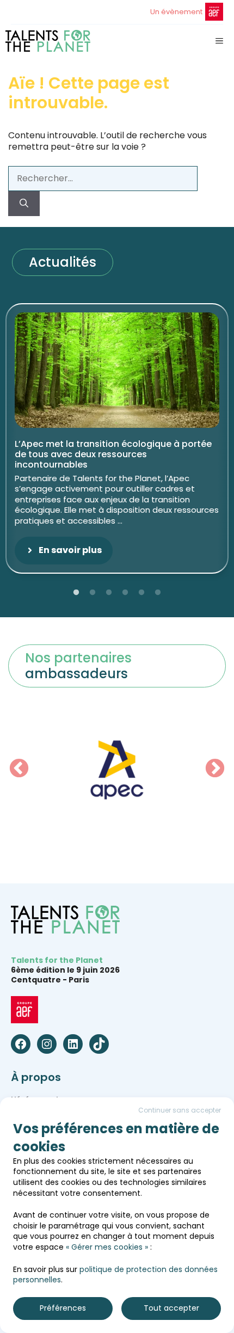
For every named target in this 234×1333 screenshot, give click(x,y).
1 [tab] (76, 592)
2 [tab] (92, 592)
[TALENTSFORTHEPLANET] (47, 40)
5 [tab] (141, 592)
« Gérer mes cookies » (107, 1247)
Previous (19, 769)
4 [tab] (125, 592)
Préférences (63, 1308)
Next (215, 769)
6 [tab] (157, 592)
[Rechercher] (24, 203)
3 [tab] (108, 592)
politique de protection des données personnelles (115, 1275)
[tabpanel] (117, 438)
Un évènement (176, 12)
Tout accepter (171, 1308)
